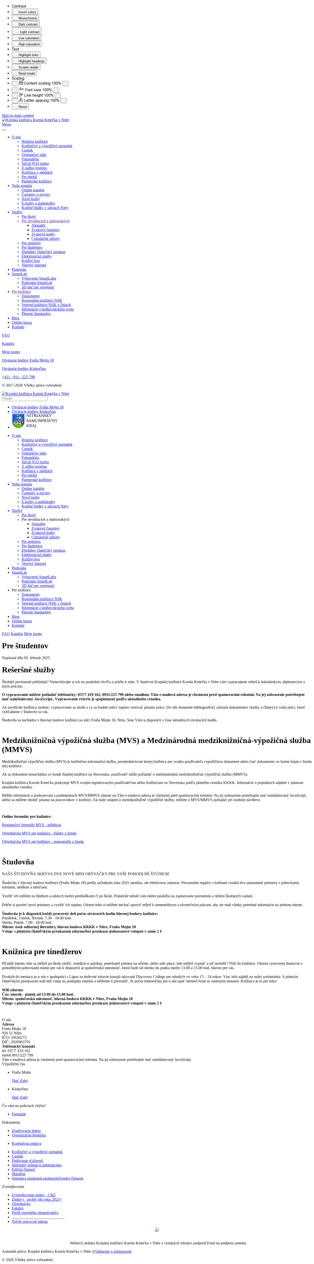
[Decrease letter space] (15, 100)
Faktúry (18, 1208)
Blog (15, 318)
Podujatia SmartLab (37, 283)
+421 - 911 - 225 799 (18, 377)
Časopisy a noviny (36, 194)
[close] (4, 130)
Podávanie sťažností (27, 1161)
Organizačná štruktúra (29, 1135)
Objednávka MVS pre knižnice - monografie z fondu (43, 841)
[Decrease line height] (15, 95)
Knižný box (31, 261)
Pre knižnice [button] (21, 590)
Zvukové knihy (43, 234)
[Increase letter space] (63, 100)
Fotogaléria (30, 159)
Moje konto (11, 352)
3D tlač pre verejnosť (38, 287)
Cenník (27, 150)
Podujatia (19, 269)
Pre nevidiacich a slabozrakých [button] (45, 519)
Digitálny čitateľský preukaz (43, 252)
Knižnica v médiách (37, 172)
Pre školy (29, 216)
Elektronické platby (37, 256)
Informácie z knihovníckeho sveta (48, 309)
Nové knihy (31, 199)
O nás (16, 137)
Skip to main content (18, 115)
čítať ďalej (20, 1081)
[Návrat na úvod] (35, 120)
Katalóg (8, 343)
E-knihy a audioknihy (38, 203)
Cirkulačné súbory (45, 238)
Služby (17, 212)
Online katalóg (33, 190)
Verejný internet (34, 265)
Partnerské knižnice (37, 181)
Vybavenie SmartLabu (39, 278)
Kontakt (18, 327)
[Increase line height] (57, 95)
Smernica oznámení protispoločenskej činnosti (47, 1178)
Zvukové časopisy (45, 230)
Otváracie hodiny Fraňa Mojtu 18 (28, 360)
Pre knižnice (21, 291)
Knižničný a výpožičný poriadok (47, 146)
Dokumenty (31, 296)
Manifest (18, 1174)
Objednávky (21, 1204)
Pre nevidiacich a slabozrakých (45, 221)
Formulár (19, 1114)
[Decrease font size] (15, 90)
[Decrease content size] (15, 83)
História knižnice (35, 141)
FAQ (6, 335)
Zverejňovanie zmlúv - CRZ (34, 1195)
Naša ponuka (22, 185)
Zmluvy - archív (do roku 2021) (36, 1199)
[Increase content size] (65, 83)
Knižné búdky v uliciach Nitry (45, 208)
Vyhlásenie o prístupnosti (112, 1251)
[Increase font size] (56, 90)
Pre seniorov (31, 243)
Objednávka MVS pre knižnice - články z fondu (39, 833)
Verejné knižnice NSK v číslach (46, 305)
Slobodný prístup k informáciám (37, 1165)
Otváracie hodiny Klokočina (24, 368)
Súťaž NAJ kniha (35, 163)
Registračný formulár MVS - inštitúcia (31, 825)
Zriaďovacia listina (26, 1131)
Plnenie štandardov (36, 314)
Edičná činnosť (23, 1169)
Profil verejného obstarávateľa (35, 1213)
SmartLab (19, 274)
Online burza (22, 322)
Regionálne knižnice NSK (42, 300)
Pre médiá (29, 177)
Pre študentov (32, 247)
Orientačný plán (34, 155)
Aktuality (38, 225)
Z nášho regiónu (34, 168)
